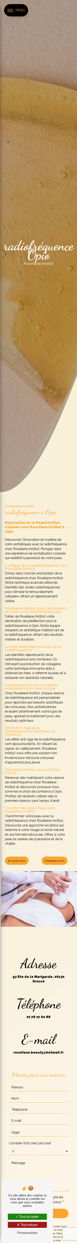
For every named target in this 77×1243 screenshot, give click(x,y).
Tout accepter (28, 1216)
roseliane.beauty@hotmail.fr (38, 1052)
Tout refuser (29, 1225)
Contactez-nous (54, 860)
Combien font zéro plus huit (30, 1143)
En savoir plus (16, 860)
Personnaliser (27, 1233)
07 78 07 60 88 (38, 1017)
